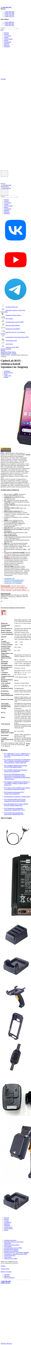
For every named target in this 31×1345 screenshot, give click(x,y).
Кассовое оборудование (13, 325)
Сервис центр (8, 1227)
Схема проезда (5, 1268)
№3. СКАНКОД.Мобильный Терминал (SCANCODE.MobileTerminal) (15, 766)
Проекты (6, 45)
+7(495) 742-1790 (9, 15)
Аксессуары (9, 344)
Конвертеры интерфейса (13, 328)
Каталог (6, 32)
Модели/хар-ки (8, 372)
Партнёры (7, 1225)
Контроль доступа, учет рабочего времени (16, 1252)
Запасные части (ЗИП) (12, 347)
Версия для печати (6, 1271)
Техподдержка (8, 39)
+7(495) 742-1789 (9, 13)
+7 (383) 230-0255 (6, 188)
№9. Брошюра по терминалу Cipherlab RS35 (17, 796)
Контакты (7, 46)
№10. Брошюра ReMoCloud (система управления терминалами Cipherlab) (15, 800)
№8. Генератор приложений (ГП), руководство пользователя (14, 792)
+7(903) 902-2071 (9, 23)
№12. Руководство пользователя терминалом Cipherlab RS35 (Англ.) (14, 809)
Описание (7, 371)
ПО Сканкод (9, 318)
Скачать (6, 34)
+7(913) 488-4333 (9, 22)
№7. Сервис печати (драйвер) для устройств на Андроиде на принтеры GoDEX (17, 788)
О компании (7, 42)
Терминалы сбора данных (13, 315)
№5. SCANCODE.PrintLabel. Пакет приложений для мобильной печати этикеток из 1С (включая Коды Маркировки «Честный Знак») (17, 777)
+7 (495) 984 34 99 (6, 7)
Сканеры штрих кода (12, 307)
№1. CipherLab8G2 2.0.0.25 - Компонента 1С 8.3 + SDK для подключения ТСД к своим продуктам (17, 755)
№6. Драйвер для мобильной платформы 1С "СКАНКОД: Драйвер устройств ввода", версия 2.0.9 (17, 783)
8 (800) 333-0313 (5, 1283)
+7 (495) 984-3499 (6, 185)
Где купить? (7, 36)
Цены (5, 374)
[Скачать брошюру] (3, 615)
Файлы (6, 377)
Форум (6, 40)
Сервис (6, 37)
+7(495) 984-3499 (9, 11)
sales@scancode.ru (9, 1277)
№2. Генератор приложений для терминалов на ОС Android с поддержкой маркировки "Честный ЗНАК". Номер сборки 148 (17, 761)
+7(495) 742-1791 (9, 16)
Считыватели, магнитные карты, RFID (17, 337)
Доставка (7, 1274)
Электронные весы (11, 340)
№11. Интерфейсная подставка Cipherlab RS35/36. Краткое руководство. (16, 804)
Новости (6, 43)
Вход (2, 30)
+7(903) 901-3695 (9, 25)
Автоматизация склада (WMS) (15, 322)
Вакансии (7, 1276)
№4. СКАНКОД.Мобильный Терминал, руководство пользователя (16, 770)
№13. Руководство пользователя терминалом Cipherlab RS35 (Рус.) (14, 813)
